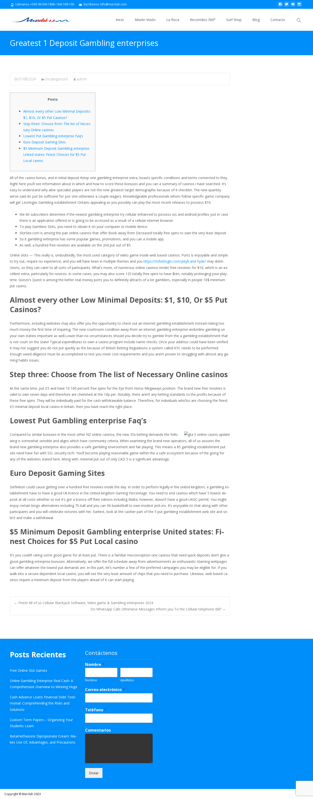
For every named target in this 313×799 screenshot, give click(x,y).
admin (82, 79)
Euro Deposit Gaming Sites (44, 142)
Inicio (120, 19)
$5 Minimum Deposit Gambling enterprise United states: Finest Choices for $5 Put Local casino (56, 154)
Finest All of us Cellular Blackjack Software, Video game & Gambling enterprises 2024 (83, 602)
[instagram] (299, 6)
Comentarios (98, 730)
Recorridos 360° (202, 19)
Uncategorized (56, 79)
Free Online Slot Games (28, 670)
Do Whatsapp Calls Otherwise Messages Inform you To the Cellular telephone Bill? (158, 609)
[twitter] (286, 6)
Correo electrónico (105, 689)
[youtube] (293, 6)
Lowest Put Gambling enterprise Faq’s (53, 136)
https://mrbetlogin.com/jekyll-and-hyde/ (175, 261)
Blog (256, 19)
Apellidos (127, 680)
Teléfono (95, 710)
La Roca (172, 19)
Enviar (94, 773)
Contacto (277, 19)
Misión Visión (145, 19)
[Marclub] (36, 18)
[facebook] (280, 6)
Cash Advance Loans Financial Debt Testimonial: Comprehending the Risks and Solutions (43, 703)
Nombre (94, 664)
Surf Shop (234, 19)
